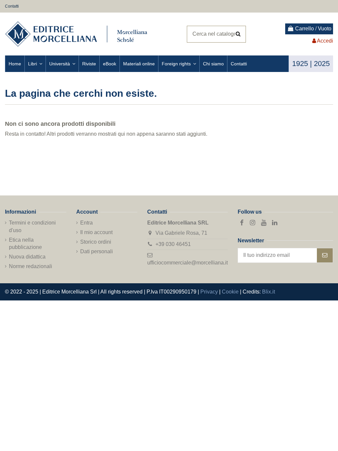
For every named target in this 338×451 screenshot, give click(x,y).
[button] (35, 63)
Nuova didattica (27, 257)
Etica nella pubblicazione (25, 243)
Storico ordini (95, 242)
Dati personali (96, 251)
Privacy (209, 292)
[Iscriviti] (325, 255)
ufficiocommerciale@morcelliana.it (187, 262)
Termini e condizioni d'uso (32, 226)
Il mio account (96, 232)
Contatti (12, 6)
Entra (86, 223)
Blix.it (268, 292)
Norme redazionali (30, 266)
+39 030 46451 (173, 244)
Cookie (230, 292)
